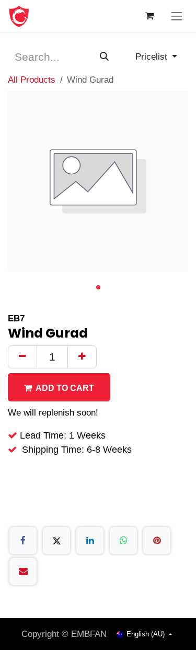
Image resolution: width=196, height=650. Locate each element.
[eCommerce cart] (150, 16)
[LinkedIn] (89, 540)
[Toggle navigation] (177, 16)
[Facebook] (23, 540)
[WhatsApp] (123, 540)
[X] (56, 540)
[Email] (23, 571)
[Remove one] (22, 356)
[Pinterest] (156, 540)
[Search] (104, 57)
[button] (59, 387)
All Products (31, 79)
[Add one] (82, 356)
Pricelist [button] (152, 56)
